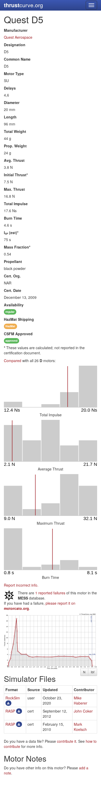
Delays (10, 88)
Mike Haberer (80, 700)
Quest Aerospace (18, 37)
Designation (14, 44)
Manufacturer (15, 30)
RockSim (12, 697)
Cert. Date (12, 290)
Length (10, 116)
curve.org (23, 5)
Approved (18, 333)
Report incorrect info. (21, 585)
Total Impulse (16, 203)
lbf (92, 672)
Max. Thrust (14, 189)
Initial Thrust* (16, 174)
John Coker (83, 711)
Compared (12, 360)
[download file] (8, 703)
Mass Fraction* (17, 247)
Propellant (13, 261)
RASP (10, 711)
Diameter (11, 102)
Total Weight (15, 131)
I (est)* (11, 232)
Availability (14, 304)
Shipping (19, 319)
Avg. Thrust (14, 160)
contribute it (66, 741)
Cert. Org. (12, 275)
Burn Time (13, 218)
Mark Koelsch (80, 727)
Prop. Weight (15, 145)
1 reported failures (50, 592)
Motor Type (14, 73)
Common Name (17, 59)
